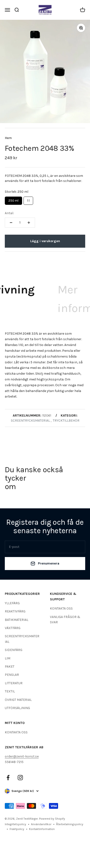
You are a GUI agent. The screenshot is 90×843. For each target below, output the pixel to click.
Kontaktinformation (42, 829)
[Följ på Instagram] (20, 777)
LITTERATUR (14, 683)
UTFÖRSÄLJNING (17, 708)
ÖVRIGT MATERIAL (18, 700)
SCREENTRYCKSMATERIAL (22, 639)
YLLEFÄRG (12, 603)
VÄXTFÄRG (12, 628)
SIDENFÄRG (13, 650)
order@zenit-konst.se (22, 756)
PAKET (9, 666)
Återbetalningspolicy (69, 824)
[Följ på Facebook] (8, 777)
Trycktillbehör (66, 420)
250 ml (13, 199)
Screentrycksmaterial (30, 420)
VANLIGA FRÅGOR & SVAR (65, 619)
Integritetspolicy (15, 824)
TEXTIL (10, 691)
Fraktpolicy (17, 829)
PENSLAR (12, 675)
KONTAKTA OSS (61, 608)
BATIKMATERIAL (16, 620)
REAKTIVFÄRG (15, 611)
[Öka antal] (29, 222)
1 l (28, 199)
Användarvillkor (41, 824)
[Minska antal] (11, 222)
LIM (7, 658)
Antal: (9, 213)
